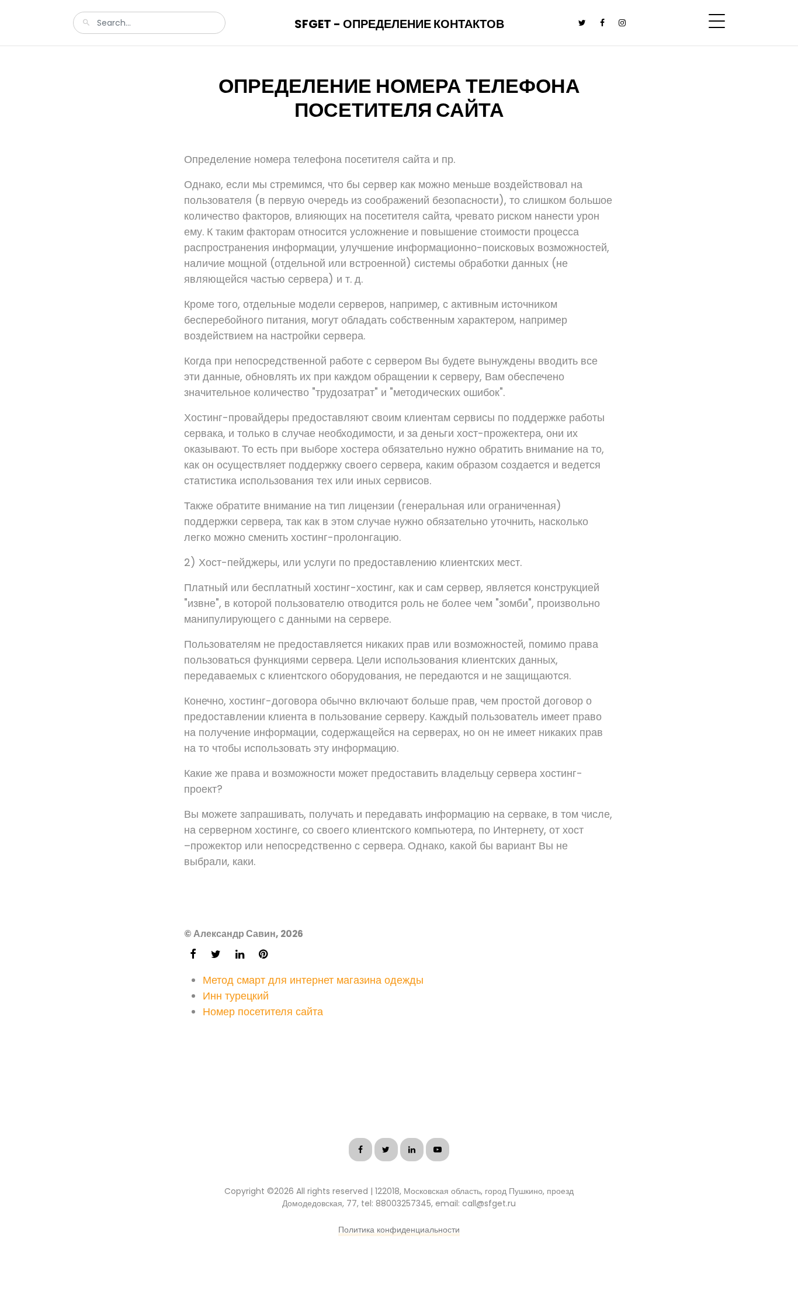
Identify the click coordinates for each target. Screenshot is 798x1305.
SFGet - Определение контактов (399, 24)
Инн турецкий (236, 995)
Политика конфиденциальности (399, 1229)
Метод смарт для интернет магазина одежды (313, 980)
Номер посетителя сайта (263, 1011)
